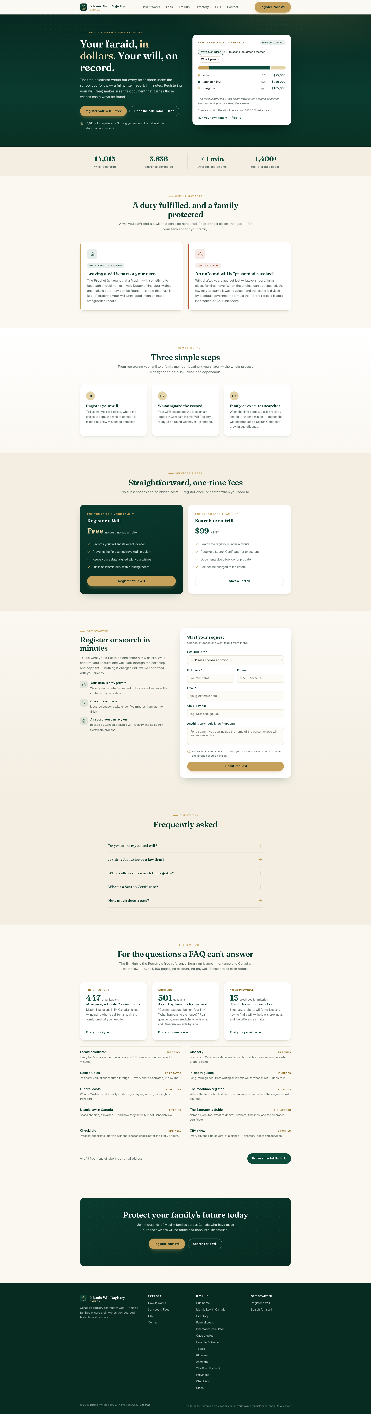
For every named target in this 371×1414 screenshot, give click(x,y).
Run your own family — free (218, 117)
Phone (241, 670)
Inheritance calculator (210, 1329)
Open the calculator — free (154, 111)
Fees (169, 7)
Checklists (203, 1381)
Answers (202, 1362)
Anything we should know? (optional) (212, 723)
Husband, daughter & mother (247, 51)
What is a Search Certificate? (133, 887)
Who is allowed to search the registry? (141, 873)
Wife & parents (210, 59)
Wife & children (211, 51)
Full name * (194, 670)
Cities (200, 1388)
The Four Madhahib (208, 1368)
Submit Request (235, 766)
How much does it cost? (128, 900)
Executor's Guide (207, 1342)
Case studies (205, 1335)
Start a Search (239, 581)
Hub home (203, 1303)
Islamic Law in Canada (210, 1309)
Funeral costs (205, 1322)
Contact (232, 7)
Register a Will (260, 1303)
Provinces (202, 1375)
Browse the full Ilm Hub (269, 1158)
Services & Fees (158, 1309)
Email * (191, 688)
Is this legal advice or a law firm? (136, 859)
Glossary (202, 1355)
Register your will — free (103, 111)
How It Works (151, 7)
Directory (202, 7)
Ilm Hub (184, 7)
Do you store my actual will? (132, 845)
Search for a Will (205, 1244)
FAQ (218, 7)
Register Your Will (273, 7)
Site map (145, 1404)
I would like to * (197, 652)
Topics (200, 1348)
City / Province (197, 705)
